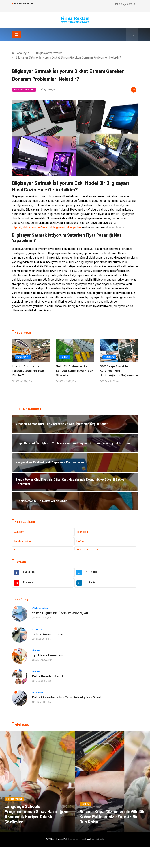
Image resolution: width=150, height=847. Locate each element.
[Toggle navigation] (16, 34)
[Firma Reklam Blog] (75, 19)
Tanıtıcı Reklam (23, 541)
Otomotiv (37, 630)
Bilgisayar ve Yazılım (49, 53)
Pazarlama (37, 693)
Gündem (64, 357)
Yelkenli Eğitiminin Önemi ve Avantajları (60, 613)
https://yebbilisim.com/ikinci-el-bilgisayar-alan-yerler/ (46, 227)
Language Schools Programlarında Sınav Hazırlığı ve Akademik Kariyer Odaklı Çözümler (36, 814)
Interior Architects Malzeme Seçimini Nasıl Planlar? (28, 370)
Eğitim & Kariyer (40, 608)
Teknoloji (109, 357)
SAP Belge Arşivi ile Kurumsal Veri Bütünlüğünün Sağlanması (119, 370)
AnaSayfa (23, 53)
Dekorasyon (22, 357)
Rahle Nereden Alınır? (47, 676)
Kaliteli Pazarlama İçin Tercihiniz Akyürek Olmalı (66, 697)
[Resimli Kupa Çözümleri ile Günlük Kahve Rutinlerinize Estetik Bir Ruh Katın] (112, 781)
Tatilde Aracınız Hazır (47, 634)
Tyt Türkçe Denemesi (47, 655)
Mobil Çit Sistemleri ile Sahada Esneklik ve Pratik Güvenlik (74, 370)
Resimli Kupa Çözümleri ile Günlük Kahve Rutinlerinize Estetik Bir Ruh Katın (112, 816)
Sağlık (80, 541)
